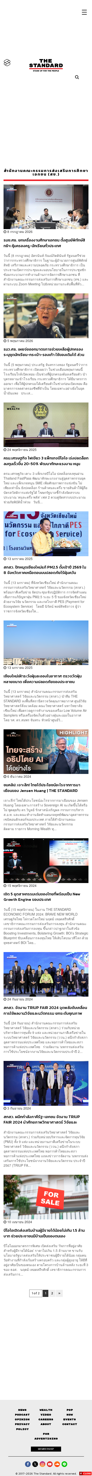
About (46, 1424)
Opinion (22, 1419)
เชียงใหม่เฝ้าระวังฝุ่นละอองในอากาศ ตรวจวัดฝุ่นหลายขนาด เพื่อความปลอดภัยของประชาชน (43, 678)
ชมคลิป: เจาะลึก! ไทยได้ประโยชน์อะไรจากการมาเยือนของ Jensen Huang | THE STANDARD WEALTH (42, 787)
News (22, 1410)
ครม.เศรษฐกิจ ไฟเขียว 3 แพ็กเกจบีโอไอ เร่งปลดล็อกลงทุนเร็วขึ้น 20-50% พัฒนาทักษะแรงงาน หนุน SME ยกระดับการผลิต (46, 460)
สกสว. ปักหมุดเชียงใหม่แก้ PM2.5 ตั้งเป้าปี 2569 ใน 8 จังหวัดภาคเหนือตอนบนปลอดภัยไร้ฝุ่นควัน (45, 569)
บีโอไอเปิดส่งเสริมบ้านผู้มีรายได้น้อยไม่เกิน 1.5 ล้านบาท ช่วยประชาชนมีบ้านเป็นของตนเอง (44, 1233)
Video (46, 1414)
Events (69, 1419)
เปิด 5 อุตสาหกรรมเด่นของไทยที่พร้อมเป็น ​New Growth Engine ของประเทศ (42, 896)
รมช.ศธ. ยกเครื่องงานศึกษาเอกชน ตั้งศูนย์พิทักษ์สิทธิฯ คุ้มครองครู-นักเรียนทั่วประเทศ (44, 242)
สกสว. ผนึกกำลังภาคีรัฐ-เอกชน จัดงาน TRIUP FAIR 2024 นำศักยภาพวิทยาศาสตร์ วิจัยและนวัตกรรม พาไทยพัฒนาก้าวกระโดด (42, 1119)
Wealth (46, 1410)
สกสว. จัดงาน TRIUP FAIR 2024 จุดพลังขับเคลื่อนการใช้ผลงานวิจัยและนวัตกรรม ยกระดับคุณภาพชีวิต (45, 1010)
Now (70, 1414)
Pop (70, 1410)
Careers (45, 1419)
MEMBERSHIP (46, 1449)
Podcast (22, 1414)
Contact (69, 1424)
